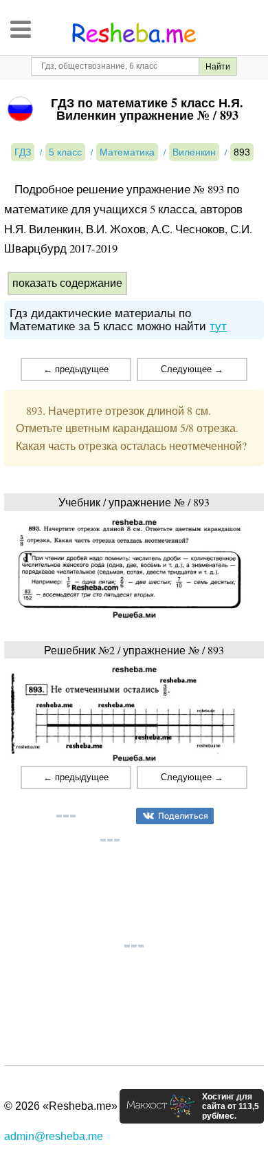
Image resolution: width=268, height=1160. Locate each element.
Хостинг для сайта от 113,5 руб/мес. (230, 1106)
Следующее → (192, 369)
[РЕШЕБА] (134, 33)
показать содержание (67, 283)
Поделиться (183, 815)
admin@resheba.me (53, 1136)
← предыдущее (76, 369)
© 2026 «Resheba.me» (61, 1106)
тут (218, 326)
